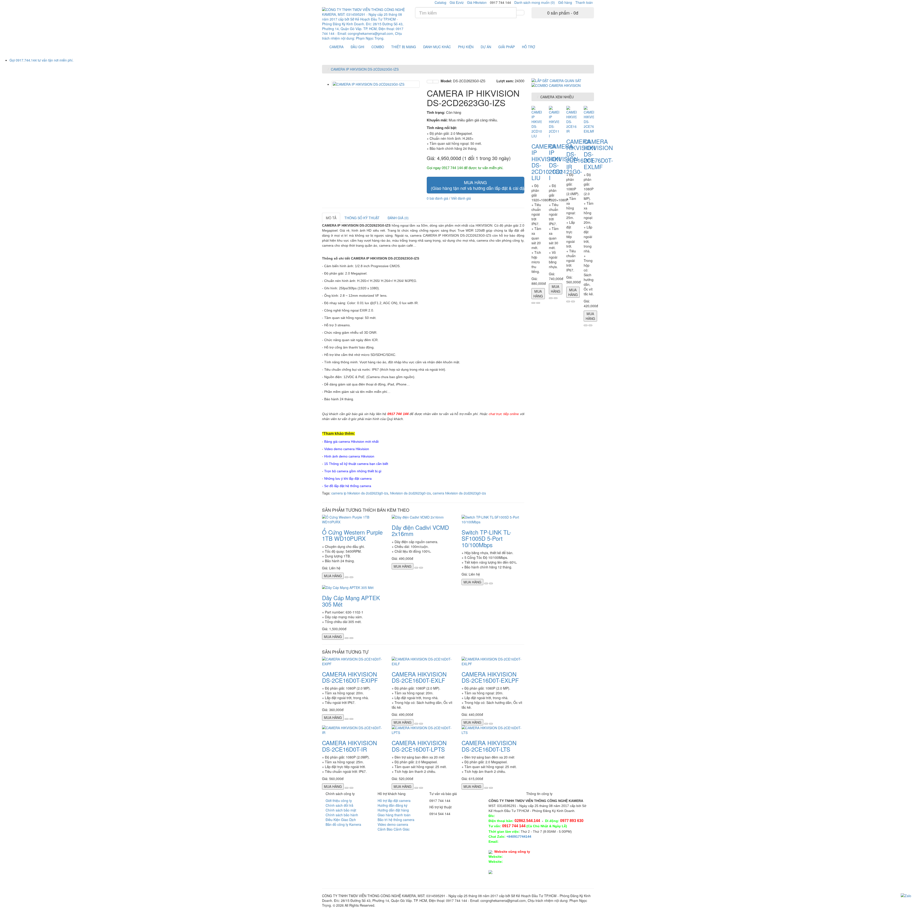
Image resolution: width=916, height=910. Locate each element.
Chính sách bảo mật (341, 810)
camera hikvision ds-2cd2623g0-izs (459, 493)
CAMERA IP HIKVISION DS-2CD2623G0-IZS (365, 69)
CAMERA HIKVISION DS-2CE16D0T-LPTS (419, 745)
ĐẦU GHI (357, 46)
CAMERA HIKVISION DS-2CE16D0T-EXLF (419, 677)
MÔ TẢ (331, 217)
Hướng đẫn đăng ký (392, 805)
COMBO (377, 46)
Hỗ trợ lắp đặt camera (394, 800)
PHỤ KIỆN (466, 46)
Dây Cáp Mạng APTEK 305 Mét (351, 600)
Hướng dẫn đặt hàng (393, 810)
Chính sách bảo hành (342, 814)
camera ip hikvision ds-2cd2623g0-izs (359, 493)
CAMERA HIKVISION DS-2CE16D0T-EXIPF (350, 677)
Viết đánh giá (461, 198)
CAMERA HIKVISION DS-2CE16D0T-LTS (489, 745)
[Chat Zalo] (906, 895)
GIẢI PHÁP (506, 46)
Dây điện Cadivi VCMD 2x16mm (420, 530)
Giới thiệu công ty (339, 800)
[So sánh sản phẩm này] (436, 81)
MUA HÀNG (477, 185)
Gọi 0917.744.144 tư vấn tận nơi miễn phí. (41, 60)
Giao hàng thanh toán (394, 814)
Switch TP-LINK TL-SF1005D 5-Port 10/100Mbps (486, 538)
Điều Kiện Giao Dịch (341, 819)
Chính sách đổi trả (339, 805)
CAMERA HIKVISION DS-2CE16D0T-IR (349, 745)
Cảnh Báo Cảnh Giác (394, 829)
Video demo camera (393, 824)
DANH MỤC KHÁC (437, 46)
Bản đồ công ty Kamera (343, 824)
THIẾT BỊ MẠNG (403, 46)
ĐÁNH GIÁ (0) (398, 217)
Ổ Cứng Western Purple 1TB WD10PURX (352, 535)
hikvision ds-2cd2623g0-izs (410, 493)
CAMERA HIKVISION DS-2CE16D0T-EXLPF (490, 677)
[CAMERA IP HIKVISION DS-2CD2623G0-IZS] (376, 84)
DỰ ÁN (486, 46)
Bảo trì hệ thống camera (396, 819)
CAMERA (336, 46)
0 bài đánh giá (437, 198)
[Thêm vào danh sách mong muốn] (430, 81)
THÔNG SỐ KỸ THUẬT (362, 217)
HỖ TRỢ (528, 46)
